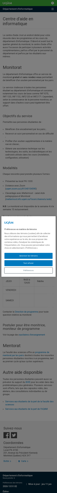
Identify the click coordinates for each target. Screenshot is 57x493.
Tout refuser (28, 263)
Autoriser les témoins (28, 256)
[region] (28, 246)
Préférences (28, 270)
